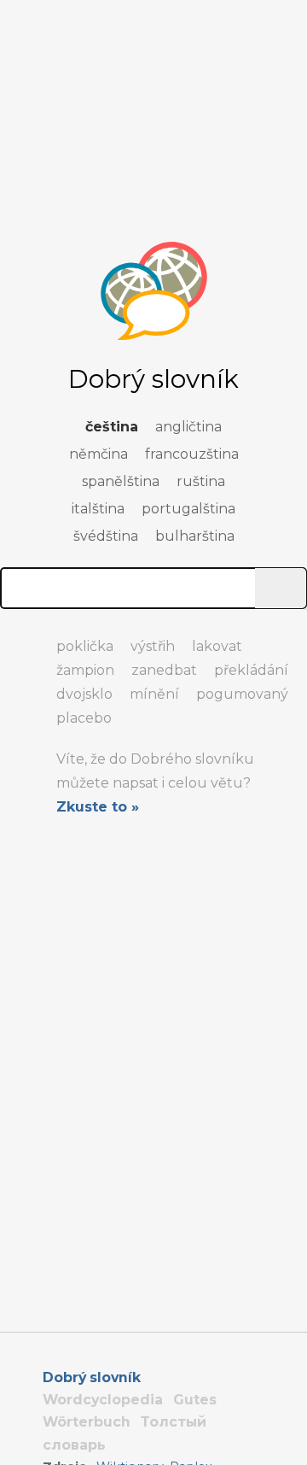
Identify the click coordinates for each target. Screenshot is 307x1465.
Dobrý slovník (92, 1377)
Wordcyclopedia (103, 1400)
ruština (201, 481)
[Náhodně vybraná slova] (17, 639)
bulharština (195, 536)
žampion (85, 670)
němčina (98, 454)
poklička (84, 646)
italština (98, 509)
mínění (154, 694)
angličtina (188, 427)
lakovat (217, 646)
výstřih (152, 646)
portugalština (188, 509)
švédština (105, 536)
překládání (251, 670)
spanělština (120, 481)
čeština (111, 427)
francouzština (192, 454)
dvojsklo (84, 694)
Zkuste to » (97, 807)
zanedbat (164, 670)
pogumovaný (242, 694)
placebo (84, 718)
